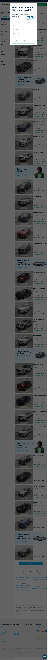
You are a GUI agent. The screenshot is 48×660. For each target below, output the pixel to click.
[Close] (36, 4)
